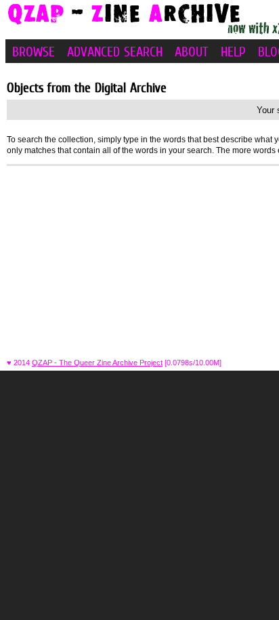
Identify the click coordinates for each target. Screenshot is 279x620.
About (192, 51)
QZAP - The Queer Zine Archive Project (97, 362)
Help (233, 51)
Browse (33, 51)
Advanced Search (115, 51)
